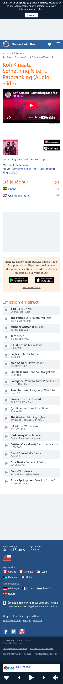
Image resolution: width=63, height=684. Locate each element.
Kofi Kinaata (20, 165)
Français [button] (35, 549)
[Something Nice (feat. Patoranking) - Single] (10, 147)
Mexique (28, 571)
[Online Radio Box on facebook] (5, 631)
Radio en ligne (14, 548)
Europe (27, 620)
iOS (55, 606)
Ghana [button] (12, 189)
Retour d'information (12, 654)
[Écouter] (6, 310)
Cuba (44, 571)
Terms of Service (54, 124)
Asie (15, 616)
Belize (29, 577)
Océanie (37, 620)
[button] (31, 677)
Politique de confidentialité (41, 648)
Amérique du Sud (12, 620)
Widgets (28, 654)
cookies (31, 2)
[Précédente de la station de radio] (19, 677)
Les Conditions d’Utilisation (15, 648)
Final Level (17, 643)
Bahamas (13, 577)
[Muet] (56, 677)
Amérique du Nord (29, 616)
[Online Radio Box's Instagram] (22, 631)
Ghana (11, 593)
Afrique (6, 616)
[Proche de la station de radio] (44, 677)
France (31, 588)
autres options (32, 287)
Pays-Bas (47, 588)
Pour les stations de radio (46, 654)
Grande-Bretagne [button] (19, 195)
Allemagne (14, 588)
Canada (12, 571)
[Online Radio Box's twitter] (13, 631)
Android (45, 606)
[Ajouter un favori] (6, 677)
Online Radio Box (23, 44)
